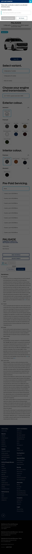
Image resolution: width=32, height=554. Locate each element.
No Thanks (21, 18)
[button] (16, 277)
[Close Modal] (30, 1)
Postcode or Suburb (6, 9)
